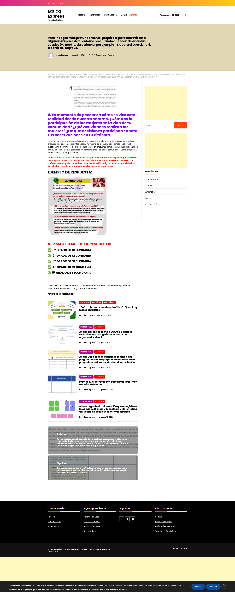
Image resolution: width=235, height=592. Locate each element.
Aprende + (134, 14)
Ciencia (124, 14)
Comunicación (110, 14)
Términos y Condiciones (166, 531)
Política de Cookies (163, 521)
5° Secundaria (86, 327)
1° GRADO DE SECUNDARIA (72, 250)
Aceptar (198, 586)
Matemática (94, 14)
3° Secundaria (71, 285)
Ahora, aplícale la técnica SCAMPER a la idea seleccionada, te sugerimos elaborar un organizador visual (106, 334)
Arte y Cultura (78, 288)
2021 (62, 285)
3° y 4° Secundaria (97, 55)
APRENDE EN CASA (55, 3)
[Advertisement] (166, 103)
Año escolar (112, 285)
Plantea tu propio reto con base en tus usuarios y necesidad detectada (108, 383)
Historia (81, 14)
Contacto (159, 516)
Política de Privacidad (165, 526)
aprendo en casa (62, 288)
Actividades (99, 285)
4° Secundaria (86, 285)
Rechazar (213, 586)
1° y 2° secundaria (92, 521)
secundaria (91, 288)
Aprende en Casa (152, 204)
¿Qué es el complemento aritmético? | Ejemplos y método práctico (108, 308)
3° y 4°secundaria (92, 526)
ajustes (158, 585)
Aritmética (96, 302)
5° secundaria (90, 531)
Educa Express (56, 13)
